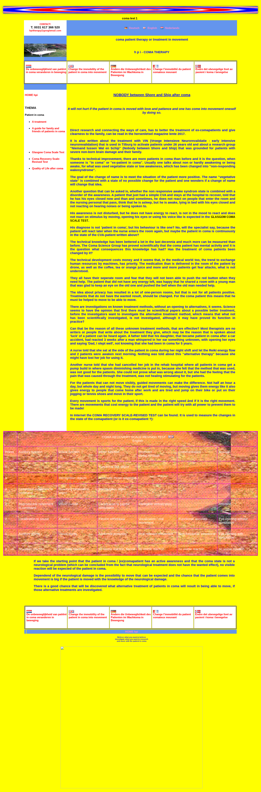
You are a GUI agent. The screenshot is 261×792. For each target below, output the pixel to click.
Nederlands (172, 27)
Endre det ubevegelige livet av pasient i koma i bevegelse (214, 71)
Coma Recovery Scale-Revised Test (46, 160)
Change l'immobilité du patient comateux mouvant (172, 71)
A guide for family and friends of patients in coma (48, 130)
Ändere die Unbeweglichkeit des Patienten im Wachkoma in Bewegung (131, 72)
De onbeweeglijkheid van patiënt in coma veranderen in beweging (46, 71)
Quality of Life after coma (47, 168)
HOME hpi (31, 94)
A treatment (39, 121)
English (152, 27)
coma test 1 (130, 18)
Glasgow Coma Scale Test (48, 152)
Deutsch (134, 27)
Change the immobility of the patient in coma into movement (87, 71)
